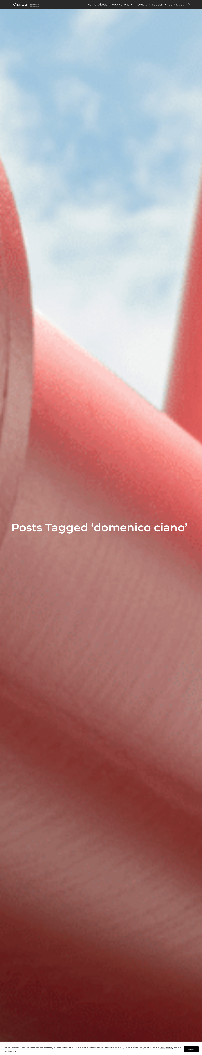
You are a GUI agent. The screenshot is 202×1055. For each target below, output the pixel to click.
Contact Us (177, 4)
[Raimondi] (25, 5)
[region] (101, 1048)
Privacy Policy (166, 1047)
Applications (121, 4)
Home (92, 4)
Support (158, 4)
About (102, 4)
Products (141, 4)
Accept (191, 1049)
